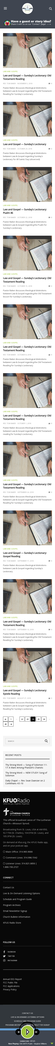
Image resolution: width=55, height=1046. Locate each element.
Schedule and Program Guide (17, 899)
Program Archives (12, 905)
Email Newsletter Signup (15, 910)
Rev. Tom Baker (9, 83)
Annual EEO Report (12, 979)
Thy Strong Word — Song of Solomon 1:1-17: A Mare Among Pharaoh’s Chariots (26, 766)
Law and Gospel (10, 71)
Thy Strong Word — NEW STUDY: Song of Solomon (26, 774)
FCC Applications (11, 986)
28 (5, 724)
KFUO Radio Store (12, 922)
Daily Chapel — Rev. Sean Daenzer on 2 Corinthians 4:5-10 (25, 782)
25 (38, 719)
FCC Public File (10, 982)
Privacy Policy (9, 989)
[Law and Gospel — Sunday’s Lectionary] (27, 119)
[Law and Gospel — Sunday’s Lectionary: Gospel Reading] (27, 527)
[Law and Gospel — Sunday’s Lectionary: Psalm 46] (27, 184)
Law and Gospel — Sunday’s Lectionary (24, 144)
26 (44, 719)
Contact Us (8, 887)
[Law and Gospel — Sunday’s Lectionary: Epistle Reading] (27, 665)
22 (22, 719)
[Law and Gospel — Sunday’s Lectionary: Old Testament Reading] (27, 50)
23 (27, 719)
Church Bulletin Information (16, 916)
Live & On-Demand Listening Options (21, 893)
